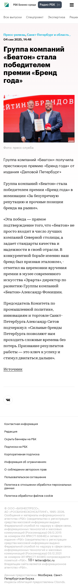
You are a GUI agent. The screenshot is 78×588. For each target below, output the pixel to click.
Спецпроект (35, 16)
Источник (13, 370)
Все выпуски (12, 16)
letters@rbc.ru (45, 560)
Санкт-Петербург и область (48, 34)
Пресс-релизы (14, 34)
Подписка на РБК (16, 446)
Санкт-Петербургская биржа (33, 576)
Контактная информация (21, 423)
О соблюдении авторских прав (25, 469)
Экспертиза (56, 16)
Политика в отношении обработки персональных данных (38, 486)
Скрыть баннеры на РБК (20, 438)
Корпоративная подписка (21, 454)
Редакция (10, 431)
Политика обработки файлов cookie (28, 495)
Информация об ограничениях (25, 461)
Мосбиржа (45, 574)
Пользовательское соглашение (25, 476)
